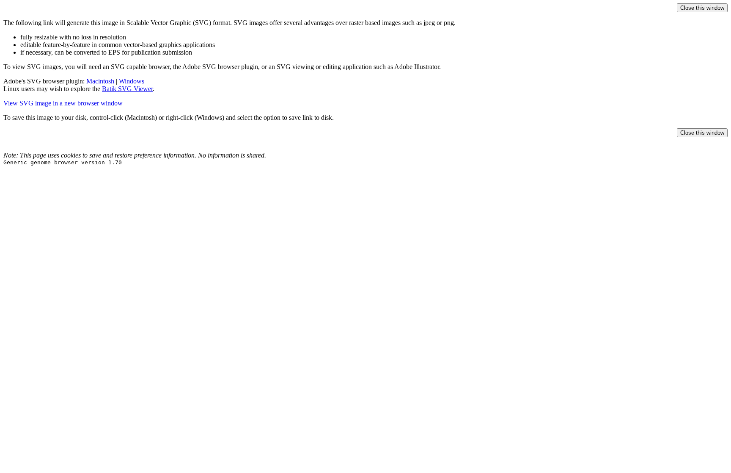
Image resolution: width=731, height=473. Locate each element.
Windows (131, 81)
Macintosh (100, 81)
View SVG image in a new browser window (63, 103)
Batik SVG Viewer (127, 88)
